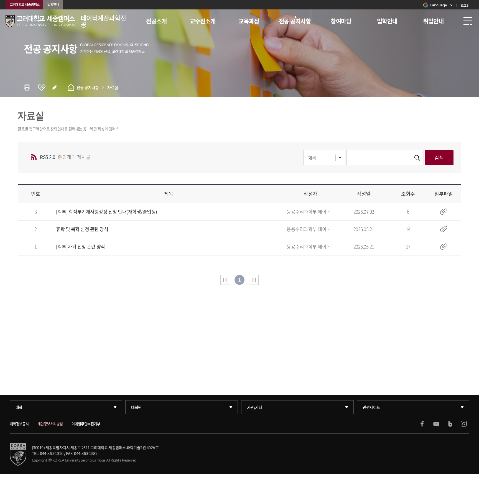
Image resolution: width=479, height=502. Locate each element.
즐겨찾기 (45, 87)
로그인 (465, 5)
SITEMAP (467, 21)
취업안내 (433, 21)
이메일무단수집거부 (86, 423)
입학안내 (53, 4)
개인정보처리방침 (50, 423)
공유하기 (58, 87)
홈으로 (71, 87)
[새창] (422, 423)
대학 (19, 407)
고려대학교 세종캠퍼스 (25, 4)
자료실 (112, 87)
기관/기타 (254, 407)
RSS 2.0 (47, 156)
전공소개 (156, 21)
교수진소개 (203, 21)
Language (438, 5)
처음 (225, 280)
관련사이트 (371, 407)
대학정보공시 (19, 423)
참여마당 (341, 21)
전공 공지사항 (295, 21)
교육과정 (248, 21)
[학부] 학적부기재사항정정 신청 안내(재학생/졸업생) (106, 211)
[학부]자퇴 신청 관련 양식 (80, 246)
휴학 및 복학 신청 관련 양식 (82, 228)
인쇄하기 (31, 87)
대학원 (136, 407)
